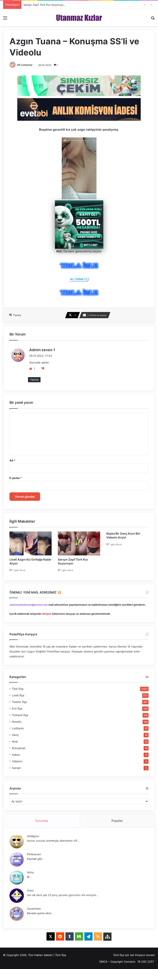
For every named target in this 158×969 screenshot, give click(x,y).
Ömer (30, 890)
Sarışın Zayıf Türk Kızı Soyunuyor (44, 4)
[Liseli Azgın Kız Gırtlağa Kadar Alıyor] (30, 543)
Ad (12, 460)
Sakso (16, 754)
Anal (15, 741)
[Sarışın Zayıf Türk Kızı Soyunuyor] (79, 543)
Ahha (30, 872)
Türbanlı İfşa (20, 715)
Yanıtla (34, 379)
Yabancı (17, 761)
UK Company (25, 64)
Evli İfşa (17, 708)
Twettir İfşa (19, 702)
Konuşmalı (18, 748)
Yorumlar (41, 821)
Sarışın (16, 768)
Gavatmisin (34, 908)
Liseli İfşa (18, 695)
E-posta (15, 478)
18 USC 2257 (145, 961)
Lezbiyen (18, 728)
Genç (15, 735)
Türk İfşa (17, 688)
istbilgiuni (33, 836)
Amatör (17, 721)
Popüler (117, 821)
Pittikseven (34, 854)
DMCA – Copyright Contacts (117, 961)
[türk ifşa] (79, 17)
